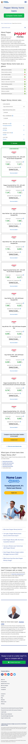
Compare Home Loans (7, 23)
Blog (2, 697)
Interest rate (8, 162)
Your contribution (7, 115)
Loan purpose (6, 104)
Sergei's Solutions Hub (5, 718)
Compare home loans (14, 16)
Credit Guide (3, 712)
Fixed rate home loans (7, 461)
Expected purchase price (9, 110)
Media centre (3, 701)
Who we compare (4, 685)
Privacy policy (4, 681)
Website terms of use (5, 683)
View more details (13, 173)
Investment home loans (7, 466)
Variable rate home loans (8, 463)
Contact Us (3, 693)
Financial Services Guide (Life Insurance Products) (11, 710)
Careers (2, 695)
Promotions (3, 687)
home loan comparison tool (17, 574)
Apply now (14, 492)
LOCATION (5, 128)
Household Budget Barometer (7, 716)
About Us (3, 679)
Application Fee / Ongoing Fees (13, 167)
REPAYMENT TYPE (6, 123)
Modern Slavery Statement (6, 714)
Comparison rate (19, 162)
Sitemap (2, 703)
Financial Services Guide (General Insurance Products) (12, 708)
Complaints (3, 689)
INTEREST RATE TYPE (7, 132)
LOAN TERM (5, 137)
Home (2, 23)
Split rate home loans (7, 464)
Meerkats (3, 699)
